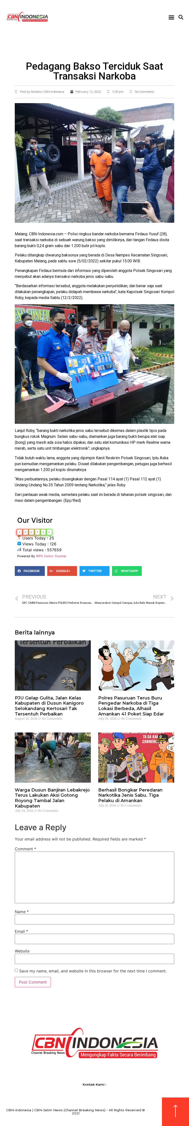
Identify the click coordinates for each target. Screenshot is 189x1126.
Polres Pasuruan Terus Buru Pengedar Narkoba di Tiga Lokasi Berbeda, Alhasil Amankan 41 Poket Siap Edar (131, 706)
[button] (171, 17)
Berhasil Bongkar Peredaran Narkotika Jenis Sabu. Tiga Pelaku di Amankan (130, 795)
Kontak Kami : (94, 1084)
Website (22, 951)
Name (22, 912)
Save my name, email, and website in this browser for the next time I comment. (93, 971)
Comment (25, 849)
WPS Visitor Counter (51, 556)
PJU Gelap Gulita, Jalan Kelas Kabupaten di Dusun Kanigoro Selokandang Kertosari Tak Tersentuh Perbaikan (49, 706)
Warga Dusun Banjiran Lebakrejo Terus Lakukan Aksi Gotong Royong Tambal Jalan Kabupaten (52, 798)
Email (21, 931)
